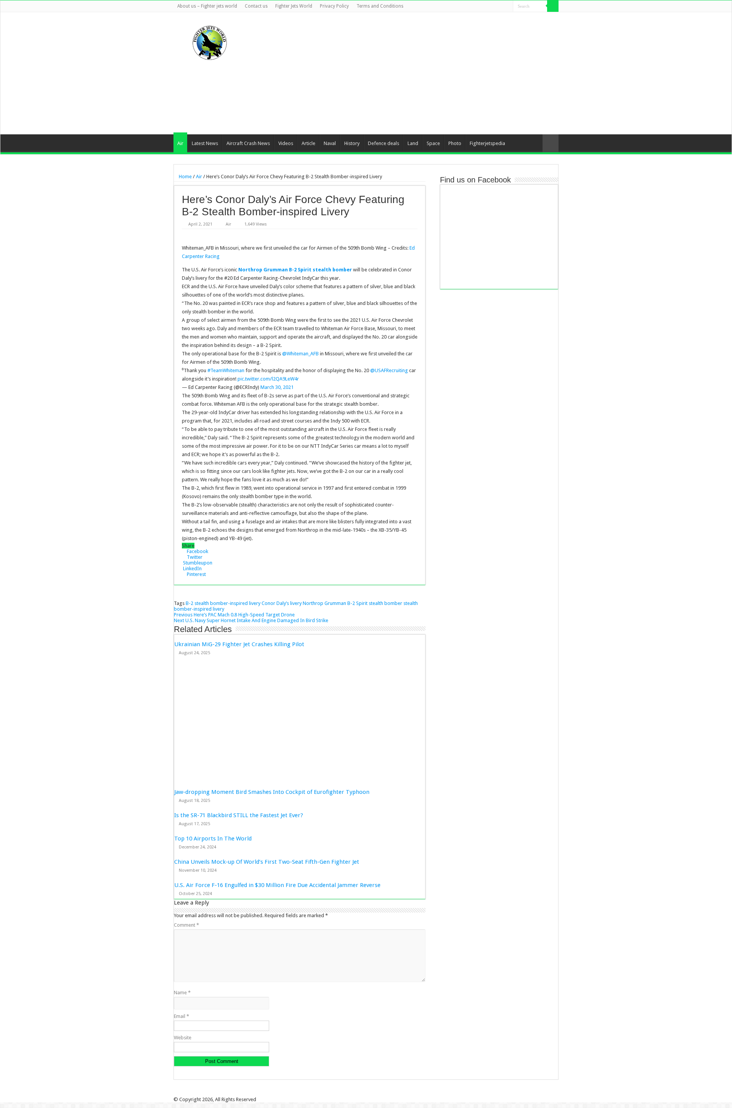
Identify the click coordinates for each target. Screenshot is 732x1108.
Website (182, 1037)
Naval (330, 143)
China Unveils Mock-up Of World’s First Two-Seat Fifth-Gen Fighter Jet (267, 861)
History (352, 143)
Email (181, 1016)
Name (182, 992)
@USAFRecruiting (389, 370)
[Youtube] (500, 6)
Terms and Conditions (379, 6)
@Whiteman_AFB (300, 353)
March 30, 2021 (277, 387)
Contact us (256, 6)
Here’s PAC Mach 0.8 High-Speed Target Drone (234, 615)
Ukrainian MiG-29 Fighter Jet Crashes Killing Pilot (239, 644)
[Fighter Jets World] (209, 41)
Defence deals (383, 143)
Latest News (205, 143)
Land (413, 143)
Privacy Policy (334, 6)
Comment (186, 925)
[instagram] (507, 6)
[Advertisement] (414, 73)
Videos (285, 143)
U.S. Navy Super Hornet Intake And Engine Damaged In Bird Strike (251, 620)
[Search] (553, 6)
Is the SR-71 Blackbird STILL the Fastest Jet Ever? (238, 815)
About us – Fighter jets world (207, 6)
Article (308, 143)
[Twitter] (485, 6)
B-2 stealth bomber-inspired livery (223, 603)
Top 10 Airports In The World (213, 838)
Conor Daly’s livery (282, 603)
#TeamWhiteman (225, 370)
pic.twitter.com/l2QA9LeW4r (268, 379)
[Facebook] (478, 6)
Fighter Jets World (293, 6)
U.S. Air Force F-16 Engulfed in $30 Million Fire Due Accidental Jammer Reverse (277, 885)
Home (185, 176)
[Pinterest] (493, 6)
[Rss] (471, 6)
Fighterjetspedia (487, 143)
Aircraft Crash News (248, 143)
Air (180, 143)
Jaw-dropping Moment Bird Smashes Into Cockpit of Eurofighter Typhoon (271, 792)
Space (433, 143)
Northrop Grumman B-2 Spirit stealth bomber (295, 270)
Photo (454, 143)
